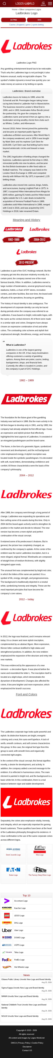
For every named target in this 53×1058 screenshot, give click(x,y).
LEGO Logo (19, 915)
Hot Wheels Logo (21, 967)
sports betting (38, 25)
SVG (39, 20)
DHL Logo (18, 923)
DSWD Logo (19, 937)
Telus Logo (18, 952)
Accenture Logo (21, 901)
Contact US (27, 1050)
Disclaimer (27, 1047)
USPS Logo (19, 945)
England (20, 25)
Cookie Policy (37, 1043)
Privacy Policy (24, 1043)
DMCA (14, 1043)
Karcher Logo (20, 908)
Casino (12, 25)
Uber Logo (18, 930)
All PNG (13, 20)
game (28, 25)
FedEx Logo (19, 960)
